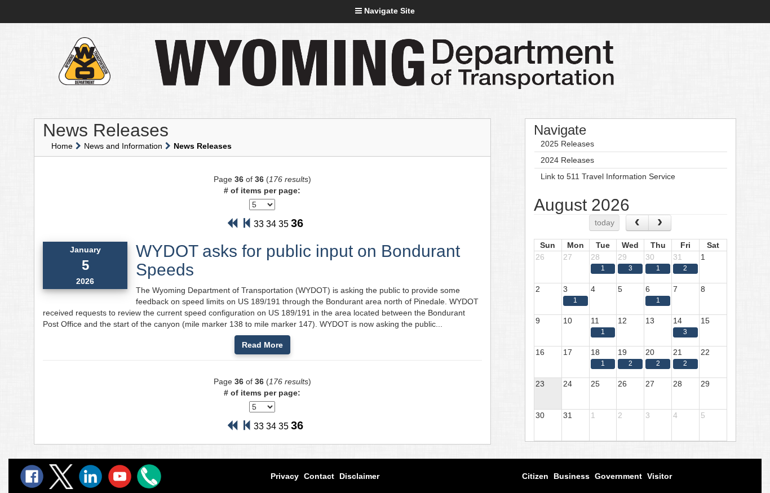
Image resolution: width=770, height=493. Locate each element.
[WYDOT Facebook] (32, 476)
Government (618, 476)
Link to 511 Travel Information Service (608, 176)
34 (271, 224)
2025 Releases (567, 143)
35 (283, 224)
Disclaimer (359, 476)
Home (62, 145)
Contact (319, 476)
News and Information (123, 145)
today (604, 222)
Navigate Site (388, 10)
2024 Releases (567, 160)
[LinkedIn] (90, 476)
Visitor (659, 476)
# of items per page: (262, 190)
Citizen (535, 476)
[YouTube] (120, 476)
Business (572, 476)
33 (259, 224)
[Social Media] (61, 476)
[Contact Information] (149, 476)
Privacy (285, 476)
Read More (262, 344)
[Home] (84, 61)
